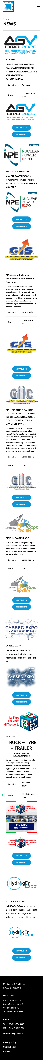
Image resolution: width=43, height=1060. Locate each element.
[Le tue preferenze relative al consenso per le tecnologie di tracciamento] (2, 795)
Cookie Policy (9, 1047)
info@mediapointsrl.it (13, 1033)
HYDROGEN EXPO (15, 901)
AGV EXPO (11, 59)
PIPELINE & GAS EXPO (17, 538)
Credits (6, 1051)
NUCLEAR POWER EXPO (18, 171)
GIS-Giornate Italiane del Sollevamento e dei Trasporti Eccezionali (20, 278)
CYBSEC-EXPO (13, 645)
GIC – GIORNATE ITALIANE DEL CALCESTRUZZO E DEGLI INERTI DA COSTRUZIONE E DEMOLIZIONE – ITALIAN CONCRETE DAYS (21, 417)
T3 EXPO (10, 736)
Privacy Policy (9, 1042)
